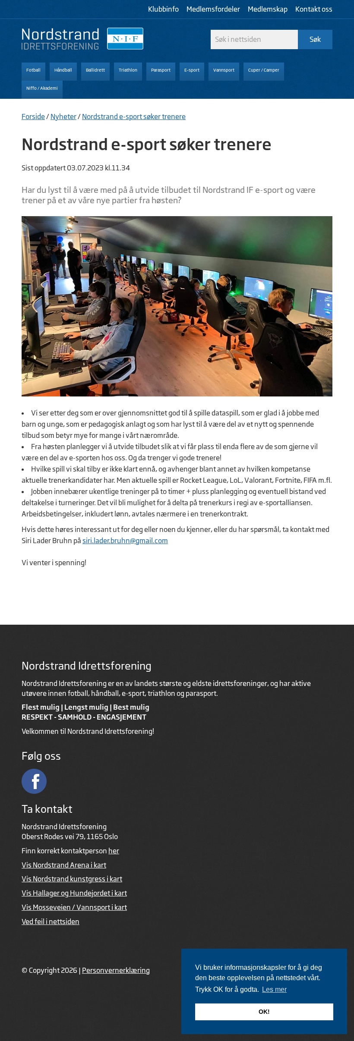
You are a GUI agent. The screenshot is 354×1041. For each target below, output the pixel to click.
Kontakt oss (313, 9)
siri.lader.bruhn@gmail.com (125, 540)
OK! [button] (264, 1011)
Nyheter (63, 116)
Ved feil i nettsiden (50, 921)
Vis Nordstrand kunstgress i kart (72, 878)
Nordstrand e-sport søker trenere (134, 116)
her (113, 850)
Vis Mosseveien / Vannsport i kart (74, 907)
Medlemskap (268, 9)
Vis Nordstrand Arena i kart (64, 865)
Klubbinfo (163, 9)
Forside (33, 116)
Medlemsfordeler (213, 9)
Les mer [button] (274, 989)
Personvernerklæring (116, 970)
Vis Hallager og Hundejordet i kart (74, 893)
